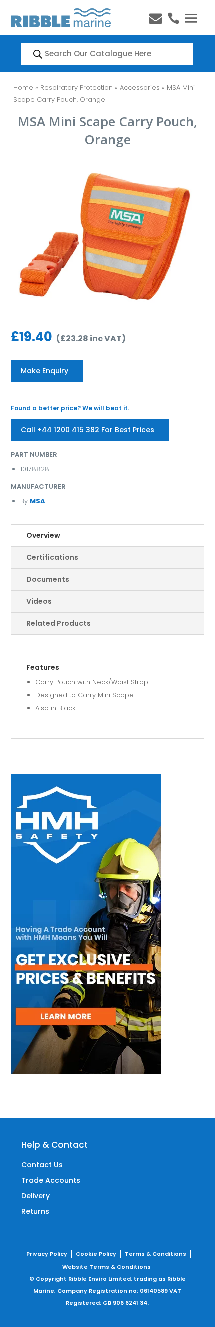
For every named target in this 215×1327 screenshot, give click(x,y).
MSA (38, 501)
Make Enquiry (44, 371)
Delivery (36, 1196)
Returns (36, 1211)
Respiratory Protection (76, 87)
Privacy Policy (47, 1254)
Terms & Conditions (155, 1254)
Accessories (140, 87)
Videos (39, 601)
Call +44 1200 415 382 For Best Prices (87, 430)
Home (24, 87)
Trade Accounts (51, 1180)
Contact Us (42, 1165)
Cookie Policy (96, 1254)
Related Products (58, 623)
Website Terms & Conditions (106, 1267)
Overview (43, 535)
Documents (48, 579)
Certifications (52, 557)
